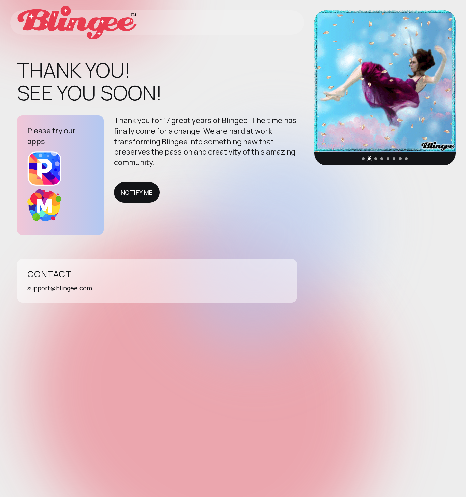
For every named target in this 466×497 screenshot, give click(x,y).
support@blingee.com (59, 288)
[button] (363, 158)
